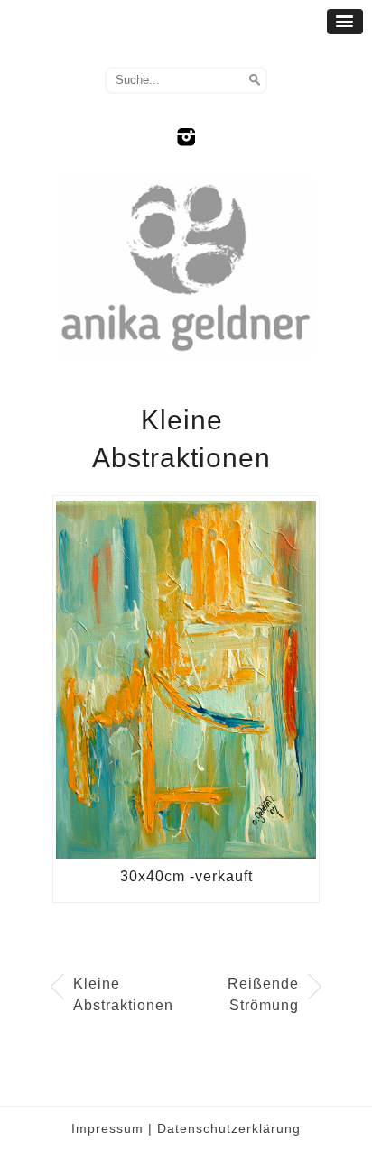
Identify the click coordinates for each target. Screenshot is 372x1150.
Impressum (107, 1128)
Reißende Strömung (263, 994)
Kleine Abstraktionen (122, 994)
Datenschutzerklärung (229, 1128)
